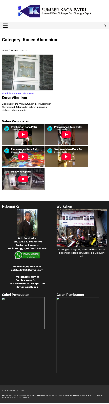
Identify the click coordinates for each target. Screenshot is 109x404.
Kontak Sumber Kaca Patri (13, 390)
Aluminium (7, 93)
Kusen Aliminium (14, 97)
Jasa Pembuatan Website (19, 397)
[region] (23, 317)
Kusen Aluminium (25, 93)
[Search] (105, 26)
